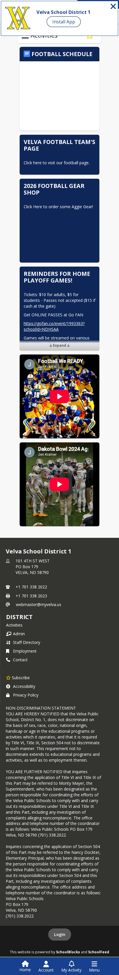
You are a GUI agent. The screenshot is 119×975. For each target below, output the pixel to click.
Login (59, 934)
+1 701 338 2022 (31, 587)
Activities (14, 625)
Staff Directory (26, 642)
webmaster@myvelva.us (38, 604)
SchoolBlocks (68, 952)
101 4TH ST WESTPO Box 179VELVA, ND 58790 (33, 566)
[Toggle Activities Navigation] (25, 36)
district (19, 617)
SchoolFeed (98, 952)
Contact (20, 659)
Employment (25, 651)
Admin (19, 633)
